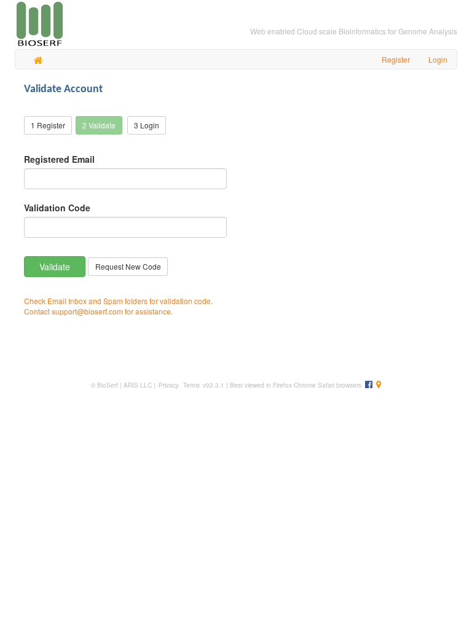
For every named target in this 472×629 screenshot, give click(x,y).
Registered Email (59, 159)
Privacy (169, 385)
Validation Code (57, 207)
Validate (54, 266)
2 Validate (99, 125)
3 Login (146, 125)
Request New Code (128, 266)
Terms (190, 385)
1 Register (48, 125)
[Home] (38, 59)
